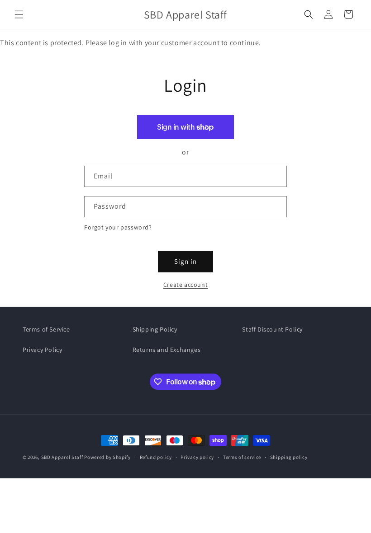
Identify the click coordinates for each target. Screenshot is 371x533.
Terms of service (242, 457)
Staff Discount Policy (272, 329)
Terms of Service (46, 329)
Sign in (185, 261)
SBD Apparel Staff (62, 457)
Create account (185, 285)
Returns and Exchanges (167, 350)
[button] (19, 14)
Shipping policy (289, 457)
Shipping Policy (155, 329)
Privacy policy (197, 457)
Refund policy (156, 457)
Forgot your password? (118, 227)
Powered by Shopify (107, 457)
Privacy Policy (42, 350)
